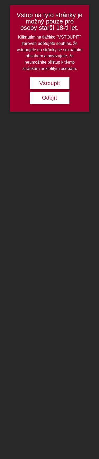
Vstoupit (49, 83)
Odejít (49, 98)
